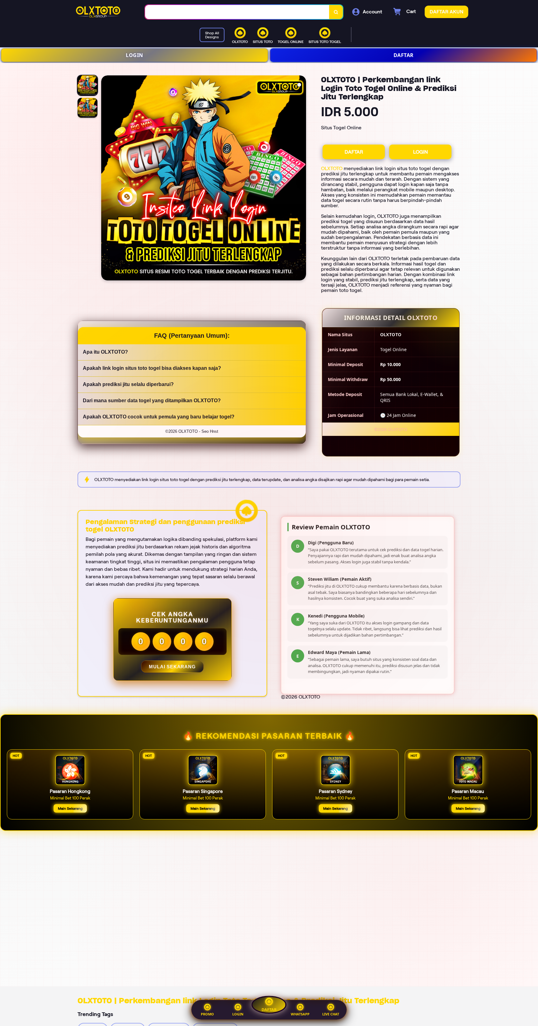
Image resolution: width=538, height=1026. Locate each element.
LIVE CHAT (330, 1014)
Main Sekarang (70, 808)
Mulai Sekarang (172, 666)
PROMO (207, 1014)
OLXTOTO (331, 168)
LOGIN (134, 55)
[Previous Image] (106, 178)
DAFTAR (404, 55)
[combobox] (237, 12)
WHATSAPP (300, 1014)
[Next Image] (301, 178)
